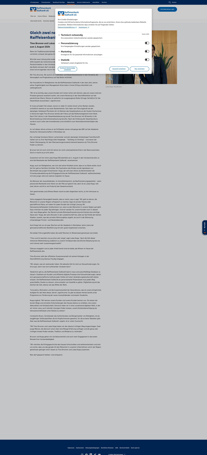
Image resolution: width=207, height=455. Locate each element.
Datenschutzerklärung (66, 27)
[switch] (147, 43)
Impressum (82, 27)
